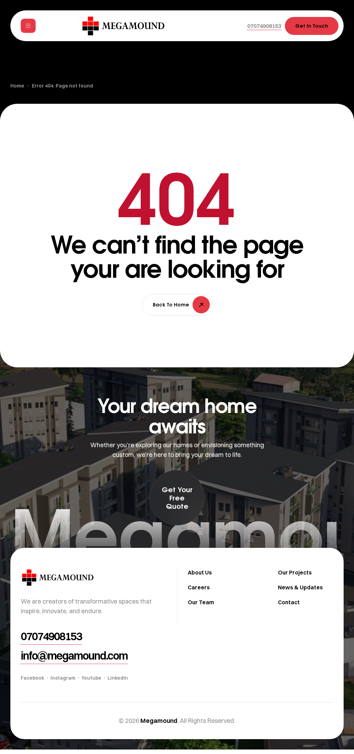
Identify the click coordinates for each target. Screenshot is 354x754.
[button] (264, 26)
